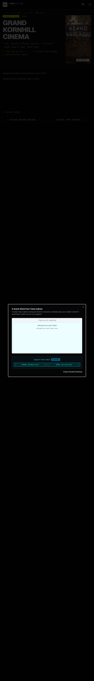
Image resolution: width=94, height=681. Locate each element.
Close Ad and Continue (72, 372)
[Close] (83, 307)
